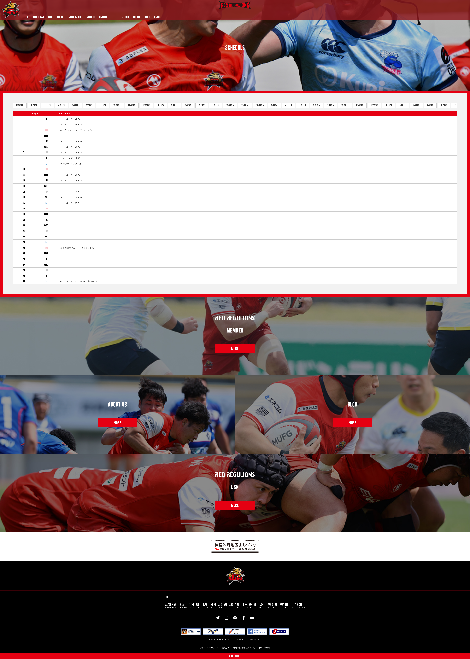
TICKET (147, 17)
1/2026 (103, 105)
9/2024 (274, 105)
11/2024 (245, 105)
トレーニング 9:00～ (70, 203)
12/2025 (117, 105)
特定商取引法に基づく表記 (244, 648)
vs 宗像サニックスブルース (73, 164)
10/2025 (146, 105)
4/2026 (61, 105)
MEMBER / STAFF (76, 17)
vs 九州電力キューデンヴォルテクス (77, 248)
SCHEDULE (61, 17)
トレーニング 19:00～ (71, 147)
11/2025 (131, 105)
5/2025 (174, 105)
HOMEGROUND (104, 17)
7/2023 (416, 105)
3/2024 (302, 105)
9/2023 (389, 105)
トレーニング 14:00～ (71, 119)
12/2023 (345, 105)
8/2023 (402, 105)
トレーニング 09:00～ (71, 124)
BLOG (115, 17)
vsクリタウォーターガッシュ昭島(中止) (78, 281)
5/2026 (47, 105)
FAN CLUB (125, 17)
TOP (27, 17)
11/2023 (359, 105)
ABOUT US (91, 17)
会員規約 (225, 648)
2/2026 (89, 105)
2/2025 (202, 105)
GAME (50, 17)
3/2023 (444, 105)
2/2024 (316, 105)
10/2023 (374, 105)
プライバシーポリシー (209, 648)
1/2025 (215, 105)
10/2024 (260, 105)
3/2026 (75, 105)
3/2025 (188, 105)
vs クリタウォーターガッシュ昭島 (76, 130)
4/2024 (288, 105)
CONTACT (157, 17)
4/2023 (430, 105)
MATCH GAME (38, 17)
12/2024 (230, 105)
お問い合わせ (264, 648)
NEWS (204, 605)
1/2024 (330, 105)
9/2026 (34, 105)
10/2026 (19, 105)
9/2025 (161, 105)
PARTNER (136, 17)
